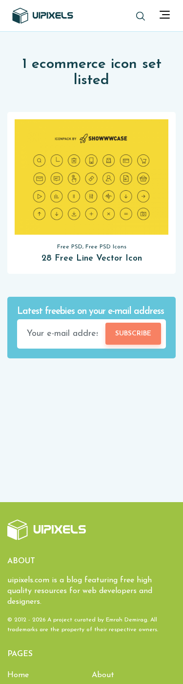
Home (18, 675)
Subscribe (133, 333)
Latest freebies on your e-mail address (90, 311)
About (103, 675)
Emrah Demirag (126, 620)
